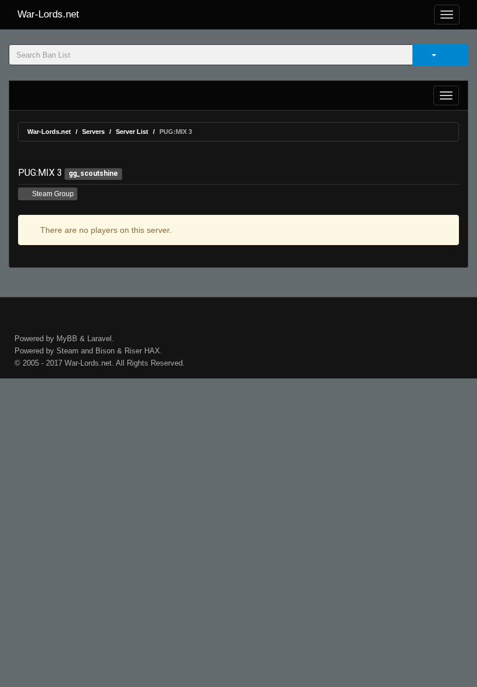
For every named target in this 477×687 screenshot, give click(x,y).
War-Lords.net (48, 14)
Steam (67, 350)
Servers (93, 131)
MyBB (66, 338)
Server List (132, 131)
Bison (105, 350)
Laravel (99, 338)
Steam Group (52, 194)
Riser (133, 350)
